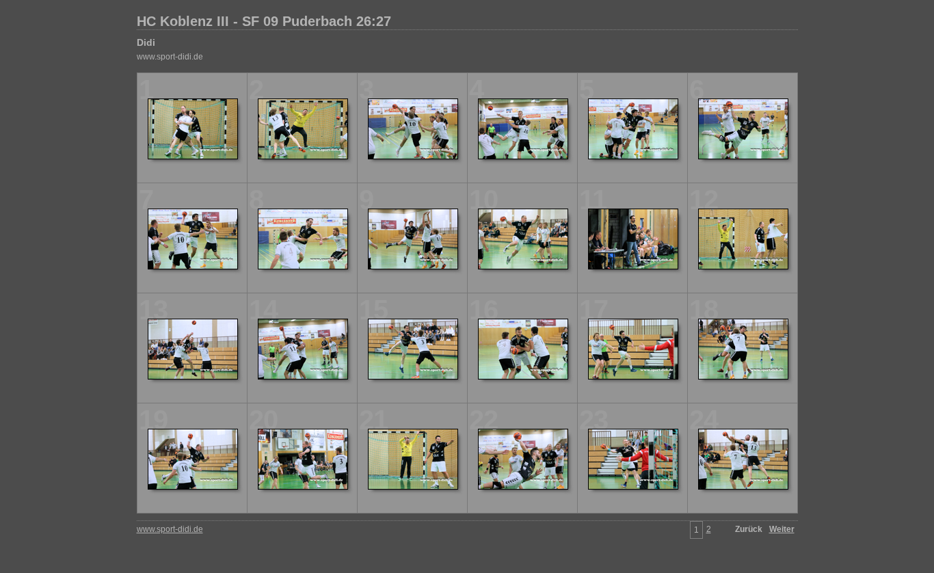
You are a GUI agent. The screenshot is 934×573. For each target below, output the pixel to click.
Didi (146, 42)
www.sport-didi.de (170, 57)
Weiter (782, 529)
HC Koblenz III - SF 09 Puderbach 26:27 (264, 21)
